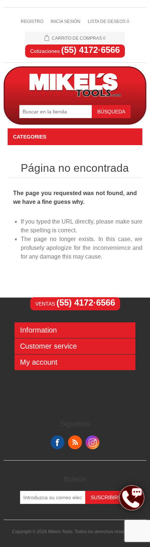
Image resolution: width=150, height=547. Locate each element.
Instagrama (92, 442)
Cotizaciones (75, 51)
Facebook (57, 442)
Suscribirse (108, 497)
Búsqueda (111, 112)
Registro (32, 21)
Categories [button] (29, 137)
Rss (75, 442)
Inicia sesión (65, 21)
